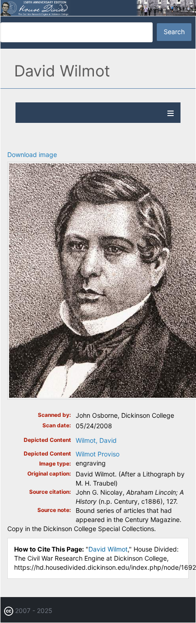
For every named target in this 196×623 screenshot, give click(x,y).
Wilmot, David (96, 440)
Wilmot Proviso (97, 454)
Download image (32, 154)
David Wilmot (108, 549)
